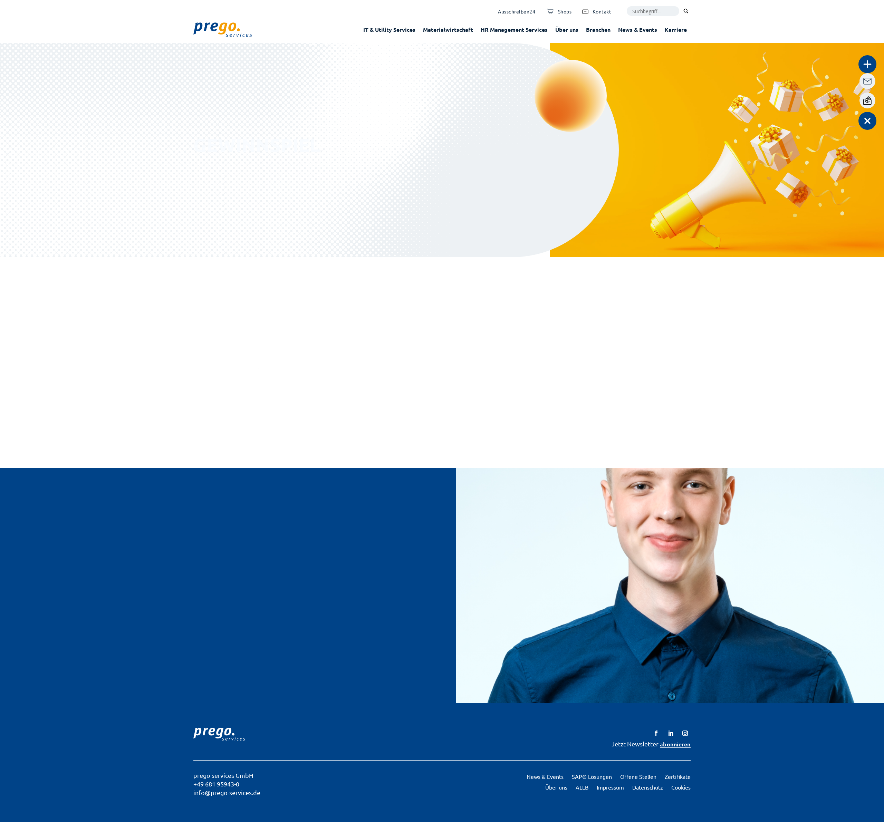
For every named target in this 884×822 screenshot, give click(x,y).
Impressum (610, 787)
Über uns (566, 29)
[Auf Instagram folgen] (685, 733)
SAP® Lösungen (592, 776)
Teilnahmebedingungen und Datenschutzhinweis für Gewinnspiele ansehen (465, 420)
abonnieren (675, 744)
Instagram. (441, 344)
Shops (565, 11)
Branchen (598, 29)
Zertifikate (678, 776)
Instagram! (389, 312)
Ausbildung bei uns (73, 618)
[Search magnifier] (686, 11)
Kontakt (602, 11)
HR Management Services (514, 29)
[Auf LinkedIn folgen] (670, 733)
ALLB (582, 787)
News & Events (637, 29)
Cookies (681, 787)
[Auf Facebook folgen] (656, 733)
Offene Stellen (638, 776)
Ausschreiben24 (516, 11)
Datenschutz (647, 787)
